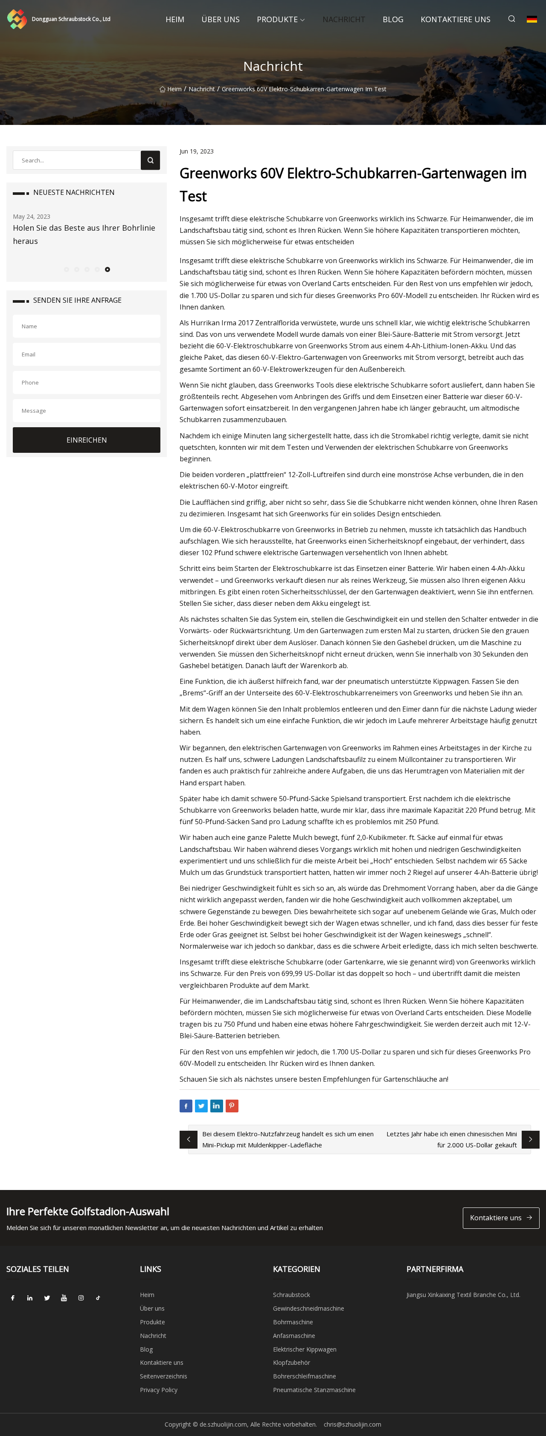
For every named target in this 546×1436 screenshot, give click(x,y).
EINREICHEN (87, 440)
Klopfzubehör (291, 1362)
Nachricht (344, 19)
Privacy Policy (158, 1390)
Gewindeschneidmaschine (308, 1308)
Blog (393, 19)
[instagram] (81, 1297)
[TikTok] (98, 1297)
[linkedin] (29, 1297)
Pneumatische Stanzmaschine (314, 1390)
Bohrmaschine (293, 1322)
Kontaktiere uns (456, 19)
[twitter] (47, 1297)
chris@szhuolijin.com (352, 1424)
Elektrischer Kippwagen (305, 1349)
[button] (66, 269)
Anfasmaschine (294, 1336)
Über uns (220, 19)
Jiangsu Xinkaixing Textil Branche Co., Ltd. (463, 1295)
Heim (175, 19)
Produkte (277, 19)
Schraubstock (291, 1295)
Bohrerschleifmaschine (304, 1376)
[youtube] (64, 1297)
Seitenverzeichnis (163, 1376)
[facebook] (12, 1297)
